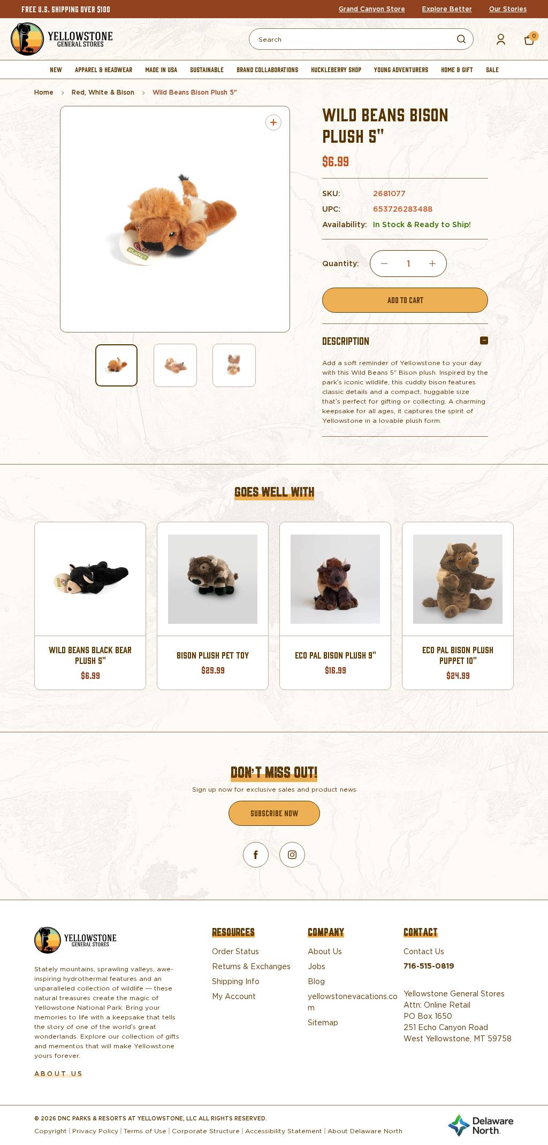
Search (461, 39)
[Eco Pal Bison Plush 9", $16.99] (335, 579)
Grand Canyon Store (372, 9)
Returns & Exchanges (251, 966)
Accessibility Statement (283, 1131)
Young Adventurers (401, 69)
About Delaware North (365, 1131)
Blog (316, 981)
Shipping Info (236, 981)
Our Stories (508, 9)
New (56, 69)
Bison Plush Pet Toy (213, 655)
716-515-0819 (429, 966)
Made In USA (161, 69)
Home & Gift (457, 69)
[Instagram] (292, 855)
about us (58, 1074)
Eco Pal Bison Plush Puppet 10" (457, 655)
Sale (492, 69)
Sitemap (323, 1022)
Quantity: (340, 263)
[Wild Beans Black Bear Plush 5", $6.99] (90, 579)
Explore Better (447, 9)
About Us (325, 951)
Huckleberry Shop (336, 69)
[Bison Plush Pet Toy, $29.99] (212, 579)
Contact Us (424, 951)
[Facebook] (256, 855)
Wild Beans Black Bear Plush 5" (90, 655)
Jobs (316, 966)
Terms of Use (145, 1131)
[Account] (501, 39)
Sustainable (207, 69)
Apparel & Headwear (103, 69)
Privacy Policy (95, 1131)
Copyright (50, 1131)
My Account (234, 996)
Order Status (235, 951)
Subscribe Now (274, 812)
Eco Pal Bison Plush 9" (335, 655)
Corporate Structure (206, 1131)
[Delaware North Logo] (480, 1123)
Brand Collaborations (267, 69)
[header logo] (61, 39)
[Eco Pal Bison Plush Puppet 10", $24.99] (457, 579)
